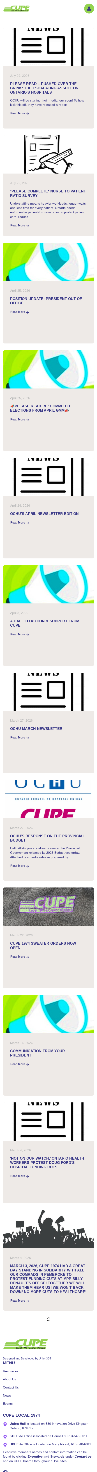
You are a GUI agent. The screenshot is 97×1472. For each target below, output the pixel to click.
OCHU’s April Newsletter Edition (44, 514)
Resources (10, 1371)
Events (8, 1403)
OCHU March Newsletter (36, 729)
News (7, 1395)
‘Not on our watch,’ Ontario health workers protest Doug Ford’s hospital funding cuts (47, 1162)
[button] (89, 9)
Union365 (45, 1358)
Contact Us (11, 1387)
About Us (9, 1379)
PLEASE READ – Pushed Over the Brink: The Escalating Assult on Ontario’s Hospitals (44, 88)
